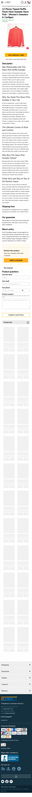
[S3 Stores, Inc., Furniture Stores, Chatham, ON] (10, 758)
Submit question (16, 315)
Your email (5, 281)
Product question (7, 294)
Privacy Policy (12, 787)
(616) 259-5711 (8, 709)
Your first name (7, 274)
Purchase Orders (5, 748)
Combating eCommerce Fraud (9, 740)
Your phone (6, 287)
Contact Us (4, 720)
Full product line (16, 55)
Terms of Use (4, 787)
